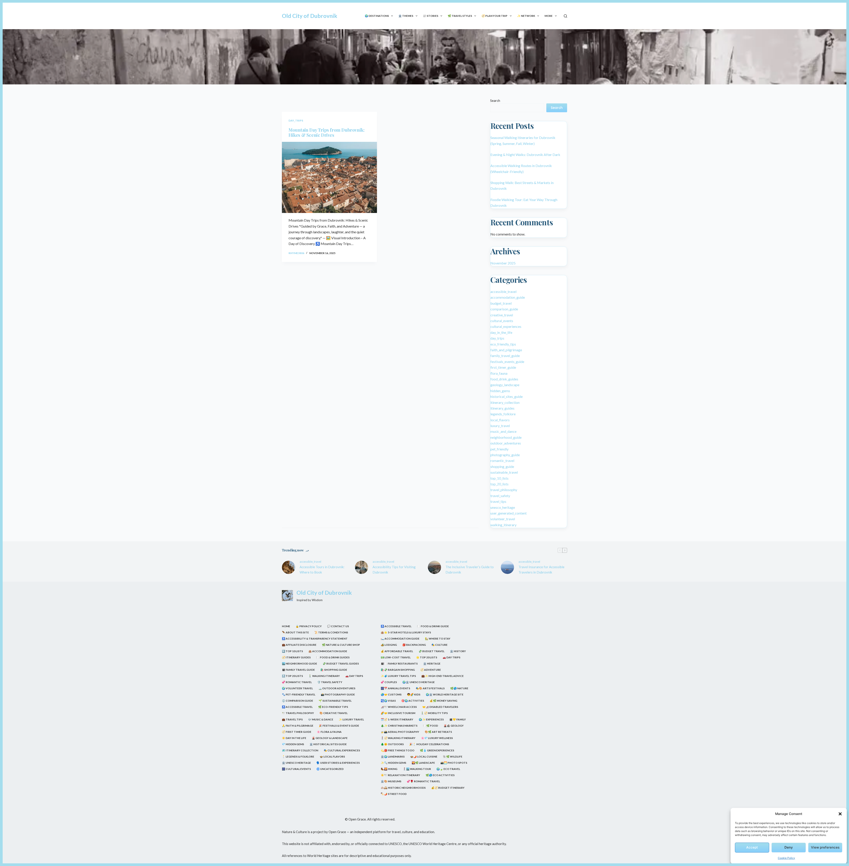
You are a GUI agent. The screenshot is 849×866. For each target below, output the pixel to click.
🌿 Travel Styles (460, 15)
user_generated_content (508, 513)
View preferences (825, 847)
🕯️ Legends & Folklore (298, 756)
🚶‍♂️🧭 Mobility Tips (434, 713)
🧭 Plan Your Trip (494, 15)
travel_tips (498, 501)
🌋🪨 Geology (454, 725)
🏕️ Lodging (389, 644)
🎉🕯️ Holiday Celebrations (429, 744)
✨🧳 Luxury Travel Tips (398, 676)
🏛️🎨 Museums (391, 781)
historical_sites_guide (506, 396)
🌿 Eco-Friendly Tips (333, 706)
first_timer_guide (503, 367)
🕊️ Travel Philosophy (298, 713)
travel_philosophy (503, 490)
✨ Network (526, 15)
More (549, 15)
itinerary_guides (502, 408)
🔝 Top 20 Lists (292, 676)
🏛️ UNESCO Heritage (296, 762)
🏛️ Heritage (431, 663)
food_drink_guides (504, 379)
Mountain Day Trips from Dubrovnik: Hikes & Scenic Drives (326, 132)
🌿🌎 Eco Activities (440, 775)
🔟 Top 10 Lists (292, 651)
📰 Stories (430, 15)
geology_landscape (504, 385)
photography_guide (505, 455)
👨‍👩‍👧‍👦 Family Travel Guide (298, 669)
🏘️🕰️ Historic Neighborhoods (403, 787)
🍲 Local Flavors (332, 756)
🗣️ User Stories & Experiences (338, 762)
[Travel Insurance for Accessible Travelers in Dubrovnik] (507, 567)
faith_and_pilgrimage (506, 350)
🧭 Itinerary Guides (296, 657)
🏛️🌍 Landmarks (393, 756)
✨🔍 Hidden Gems (393, 762)
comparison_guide (504, 309)
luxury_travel (500, 426)
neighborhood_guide (506, 437)
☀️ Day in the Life (294, 738)
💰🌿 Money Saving (443, 700)
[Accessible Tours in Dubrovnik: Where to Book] (288, 567)
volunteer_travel (502, 519)
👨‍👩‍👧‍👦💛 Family (457, 719)
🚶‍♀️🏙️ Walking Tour (417, 769)
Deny (788, 847)
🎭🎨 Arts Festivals (430, 688)
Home (286, 626)
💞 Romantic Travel (297, 682)
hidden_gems (500, 391)
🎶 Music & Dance (320, 719)
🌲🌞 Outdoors (392, 744)
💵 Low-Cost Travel (396, 657)
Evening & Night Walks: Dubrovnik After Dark (525, 154)
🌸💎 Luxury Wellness (437, 738)
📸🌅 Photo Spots (453, 762)
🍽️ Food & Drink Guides (333, 657)
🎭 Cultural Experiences (342, 750)
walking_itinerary (503, 525)
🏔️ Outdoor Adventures (336, 688)
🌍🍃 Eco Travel (448, 769)
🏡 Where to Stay (437, 638)
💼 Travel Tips (292, 719)
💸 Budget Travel (431, 651)
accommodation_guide (507, 297)
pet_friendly (499, 449)
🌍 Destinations (377, 15)
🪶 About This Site (295, 632)
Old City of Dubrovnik (309, 15)
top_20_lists (499, 484)
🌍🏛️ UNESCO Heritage (418, 682)
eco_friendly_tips (503, 344)
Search (495, 101)
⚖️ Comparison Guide (297, 700)
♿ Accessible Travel (297, 706)
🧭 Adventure (430, 669)
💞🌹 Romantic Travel (423, 781)
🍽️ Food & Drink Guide (433, 626)
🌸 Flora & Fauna (329, 731)
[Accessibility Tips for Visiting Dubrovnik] (361, 567)
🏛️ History (458, 651)
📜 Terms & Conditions (331, 632)
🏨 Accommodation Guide (327, 651)
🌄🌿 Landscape (423, 762)
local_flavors (500, 420)
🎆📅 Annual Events (395, 688)
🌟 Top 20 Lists (426, 657)
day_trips (296, 120)
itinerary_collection (505, 402)
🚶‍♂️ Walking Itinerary (324, 676)
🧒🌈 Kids (413, 694)
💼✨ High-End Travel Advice (442, 676)
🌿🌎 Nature (459, 688)
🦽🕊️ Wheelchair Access (399, 706)
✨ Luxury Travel (351, 719)
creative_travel (501, 315)
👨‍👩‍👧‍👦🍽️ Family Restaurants (399, 663)
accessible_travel (503, 291)
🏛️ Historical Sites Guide (328, 744)
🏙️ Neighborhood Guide (299, 663)
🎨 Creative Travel (333, 713)
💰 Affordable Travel (397, 651)
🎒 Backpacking (414, 644)
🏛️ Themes (405, 15)
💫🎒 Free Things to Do (397, 750)
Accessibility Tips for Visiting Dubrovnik (394, 569)
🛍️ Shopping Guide (333, 669)
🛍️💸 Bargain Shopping (398, 669)
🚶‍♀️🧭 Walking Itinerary (398, 738)
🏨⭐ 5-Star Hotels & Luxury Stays (406, 632)
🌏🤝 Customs (391, 694)
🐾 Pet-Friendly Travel (298, 694)
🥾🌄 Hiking (389, 769)
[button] (840, 814)
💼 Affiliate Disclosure (299, 644)
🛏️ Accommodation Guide (400, 638)
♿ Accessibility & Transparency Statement (315, 638)
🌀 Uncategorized (330, 769)
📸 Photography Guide (338, 694)
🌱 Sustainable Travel (335, 700)
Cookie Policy (786, 858)
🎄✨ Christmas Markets (399, 725)
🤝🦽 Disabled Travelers (440, 706)
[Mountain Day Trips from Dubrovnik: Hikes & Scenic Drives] (329, 177)
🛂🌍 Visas (388, 700)
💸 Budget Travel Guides (341, 663)
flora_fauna (498, 373)
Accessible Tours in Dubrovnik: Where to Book (322, 569)
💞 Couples (389, 682)
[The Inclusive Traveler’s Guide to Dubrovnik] (434, 567)
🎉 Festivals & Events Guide (339, 725)
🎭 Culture (439, 644)
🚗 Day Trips (354, 676)
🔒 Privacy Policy (309, 626)
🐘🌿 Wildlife (452, 756)
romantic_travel (502, 460)
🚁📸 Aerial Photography (400, 731)
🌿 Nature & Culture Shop (341, 644)
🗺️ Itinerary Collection (300, 750)
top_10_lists (499, 478)
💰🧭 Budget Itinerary (448, 787)
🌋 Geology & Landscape (330, 738)
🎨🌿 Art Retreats (438, 731)
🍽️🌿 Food (430, 725)
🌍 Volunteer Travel (297, 688)
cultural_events (501, 321)
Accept (752, 847)
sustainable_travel (504, 472)
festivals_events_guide (507, 361)
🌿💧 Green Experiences (437, 750)
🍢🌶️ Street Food (394, 794)
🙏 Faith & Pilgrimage (297, 725)
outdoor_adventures (505, 443)
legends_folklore (503, 414)
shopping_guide (502, 466)
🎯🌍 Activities (412, 700)
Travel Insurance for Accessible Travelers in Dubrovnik (541, 569)
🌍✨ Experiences (431, 719)
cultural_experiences (505, 326)
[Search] (565, 16)
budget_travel (501, 303)
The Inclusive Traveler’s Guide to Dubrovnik (470, 569)
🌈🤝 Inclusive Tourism (398, 713)
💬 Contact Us (338, 626)
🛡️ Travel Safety (329, 682)
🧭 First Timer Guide (296, 731)
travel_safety (500, 496)
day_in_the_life (501, 332)
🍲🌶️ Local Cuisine (423, 756)
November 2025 (503, 263)
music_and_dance (503, 431)
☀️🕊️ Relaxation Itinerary (400, 775)
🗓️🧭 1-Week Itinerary (397, 719)
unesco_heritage (502, 507)
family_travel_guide (505, 355)
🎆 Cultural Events (296, 769)
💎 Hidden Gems (293, 744)
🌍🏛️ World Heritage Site (444, 694)
